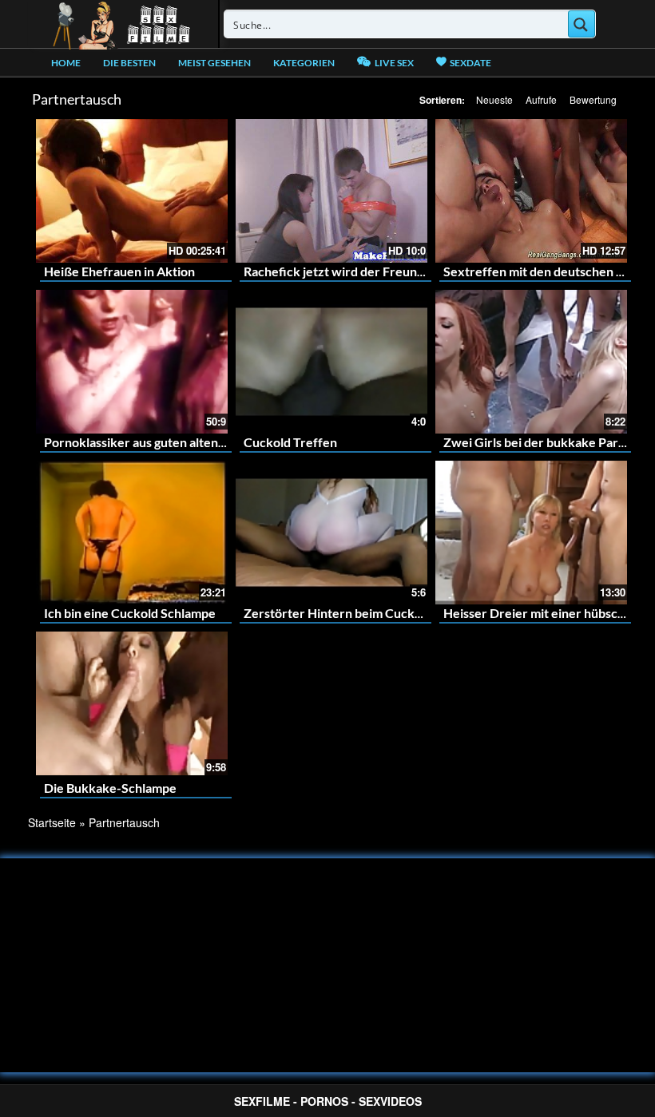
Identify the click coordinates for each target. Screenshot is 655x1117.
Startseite (52, 822)
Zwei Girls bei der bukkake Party (536, 442)
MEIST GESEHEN (214, 63)
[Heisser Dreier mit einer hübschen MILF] (531, 532)
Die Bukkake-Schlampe (110, 787)
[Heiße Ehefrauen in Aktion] (132, 191)
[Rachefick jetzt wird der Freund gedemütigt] (331, 191)
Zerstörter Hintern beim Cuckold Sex (350, 612)
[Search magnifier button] (581, 24)
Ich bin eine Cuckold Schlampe (130, 612)
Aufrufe (541, 99)
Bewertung (593, 99)
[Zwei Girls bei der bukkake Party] (531, 362)
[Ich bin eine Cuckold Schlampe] (132, 532)
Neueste (494, 99)
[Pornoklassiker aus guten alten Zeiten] (132, 362)
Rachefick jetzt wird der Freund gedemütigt (367, 271)
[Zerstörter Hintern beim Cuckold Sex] (331, 532)
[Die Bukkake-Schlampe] (132, 703)
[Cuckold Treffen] (331, 362)
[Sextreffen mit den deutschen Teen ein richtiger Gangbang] (531, 191)
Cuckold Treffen (290, 442)
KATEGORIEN (304, 63)
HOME (66, 63)
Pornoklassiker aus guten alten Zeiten (151, 442)
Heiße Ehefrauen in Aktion (119, 271)
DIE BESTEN (129, 63)
